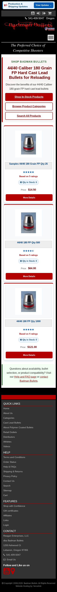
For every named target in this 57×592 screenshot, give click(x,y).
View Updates (44, 5)
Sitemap (7, 490)
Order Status (9, 462)
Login (6, 525)
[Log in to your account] (38, 14)
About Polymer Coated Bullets (18, 427)
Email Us (11, 559)
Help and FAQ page (25, 376)
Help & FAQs (9, 466)
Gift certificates (10, 510)
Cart (5, 495)
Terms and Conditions (14, 457)
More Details (29, 198)
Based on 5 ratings (28, 176)
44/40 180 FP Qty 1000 (28, 321)
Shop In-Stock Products (29, 97)
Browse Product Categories (29, 106)
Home (6, 408)
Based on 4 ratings (28, 334)
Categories (8, 418)
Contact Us (8, 481)
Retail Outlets (10, 432)
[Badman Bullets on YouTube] (33, 14)
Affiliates (7, 515)
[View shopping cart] (49, 14)
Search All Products (29, 116)
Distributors (9, 437)
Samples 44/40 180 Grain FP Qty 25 (28, 163)
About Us (8, 413)
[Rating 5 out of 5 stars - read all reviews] (28, 172)
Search (6, 485)
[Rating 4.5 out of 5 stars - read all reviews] (28, 251)
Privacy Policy (10, 476)
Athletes (7, 441)
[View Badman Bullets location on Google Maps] (12, 573)
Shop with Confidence (14, 506)
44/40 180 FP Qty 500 (28, 242)
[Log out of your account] (44, 14)
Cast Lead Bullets (12, 422)
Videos (6, 446)
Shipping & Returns (13, 471)
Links (6, 520)
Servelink (37, 586)
